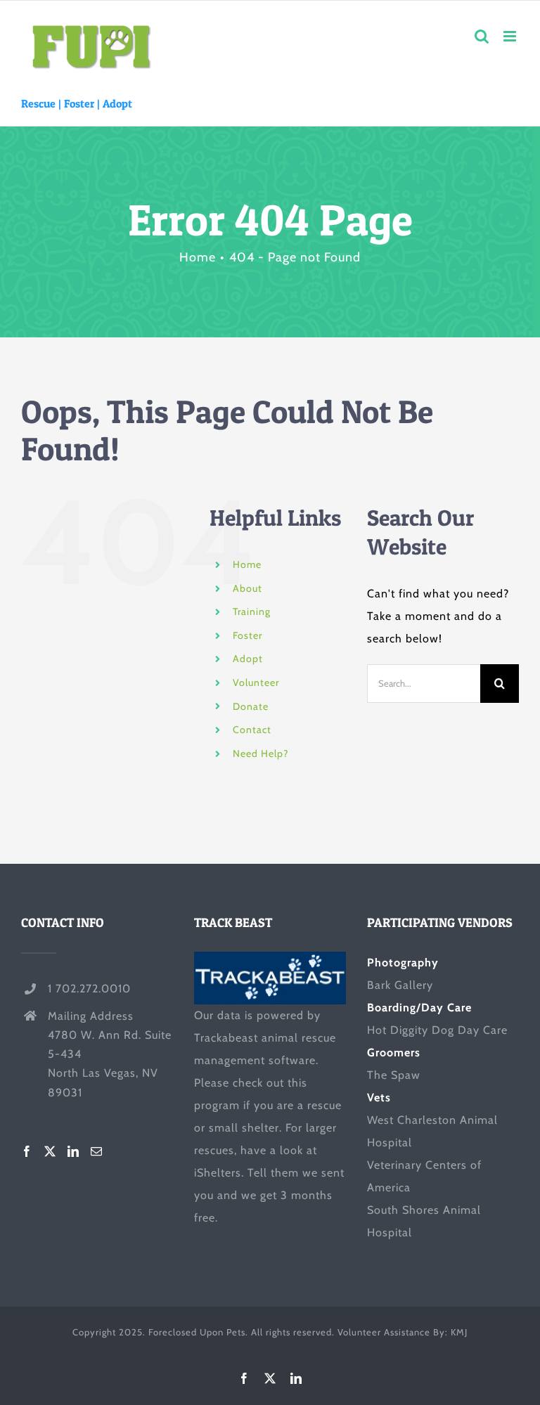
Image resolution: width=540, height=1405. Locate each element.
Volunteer (256, 682)
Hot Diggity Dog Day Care (437, 1030)
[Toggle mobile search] (482, 36)
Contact (252, 729)
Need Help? (260, 753)
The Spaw (393, 1075)
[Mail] (97, 1151)
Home (247, 564)
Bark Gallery (400, 985)
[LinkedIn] (73, 1151)
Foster (79, 103)
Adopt (117, 103)
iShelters (217, 1172)
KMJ (459, 1332)
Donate (251, 706)
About (247, 588)
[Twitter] (50, 1151)
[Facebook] (27, 1151)
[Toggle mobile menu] (511, 36)
